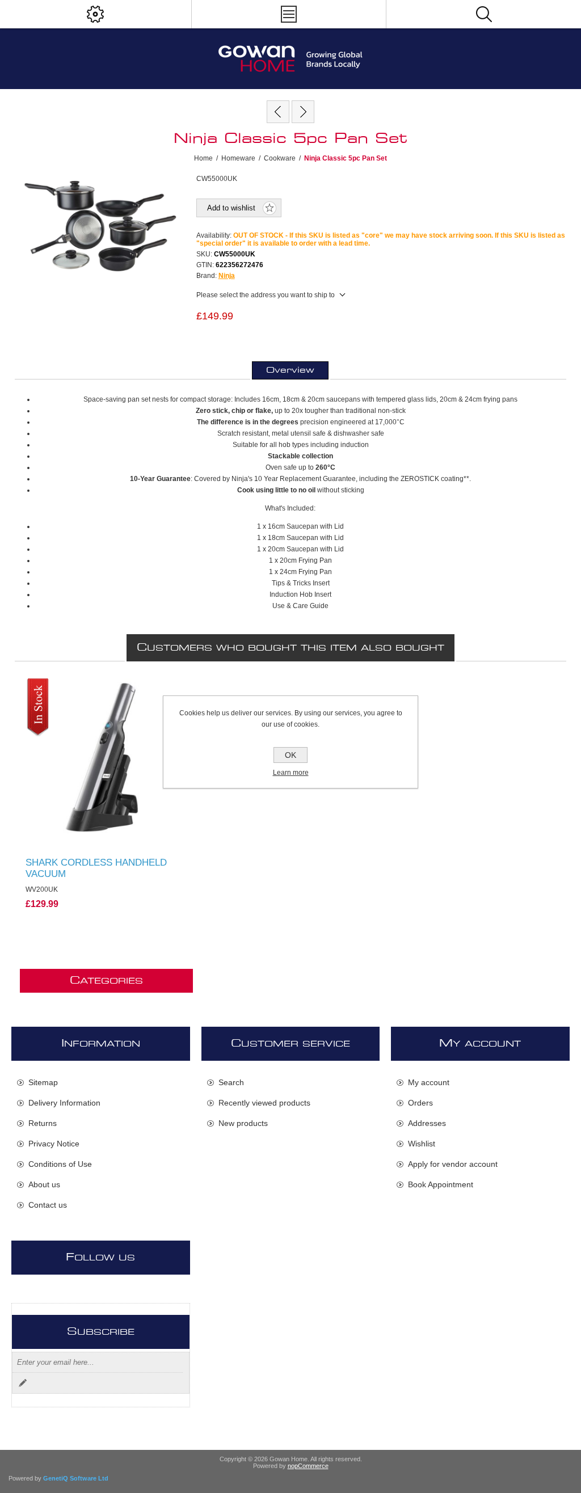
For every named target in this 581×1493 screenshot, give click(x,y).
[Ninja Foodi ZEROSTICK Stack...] (278, 111)
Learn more (291, 773)
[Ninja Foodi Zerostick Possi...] (303, 111)
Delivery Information (64, 1102)
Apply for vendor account (453, 1164)
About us (44, 1184)
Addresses (427, 1123)
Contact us (47, 1204)
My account (428, 1082)
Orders (420, 1102)
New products (243, 1123)
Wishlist (421, 1143)
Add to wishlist (231, 208)
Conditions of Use (60, 1164)
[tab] (290, 370)
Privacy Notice (53, 1143)
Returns (42, 1123)
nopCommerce (308, 1465)
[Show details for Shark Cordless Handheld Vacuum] (106, 759)
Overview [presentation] (290, 370)
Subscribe (22, 1383)
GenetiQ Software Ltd (75, 1478)
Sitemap (43, 1082)
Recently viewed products (264, 1102)
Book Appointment (440, 1184)
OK (290, 755)
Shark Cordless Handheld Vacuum (96, 868)
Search (231, 1082)
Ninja (226, 276)
